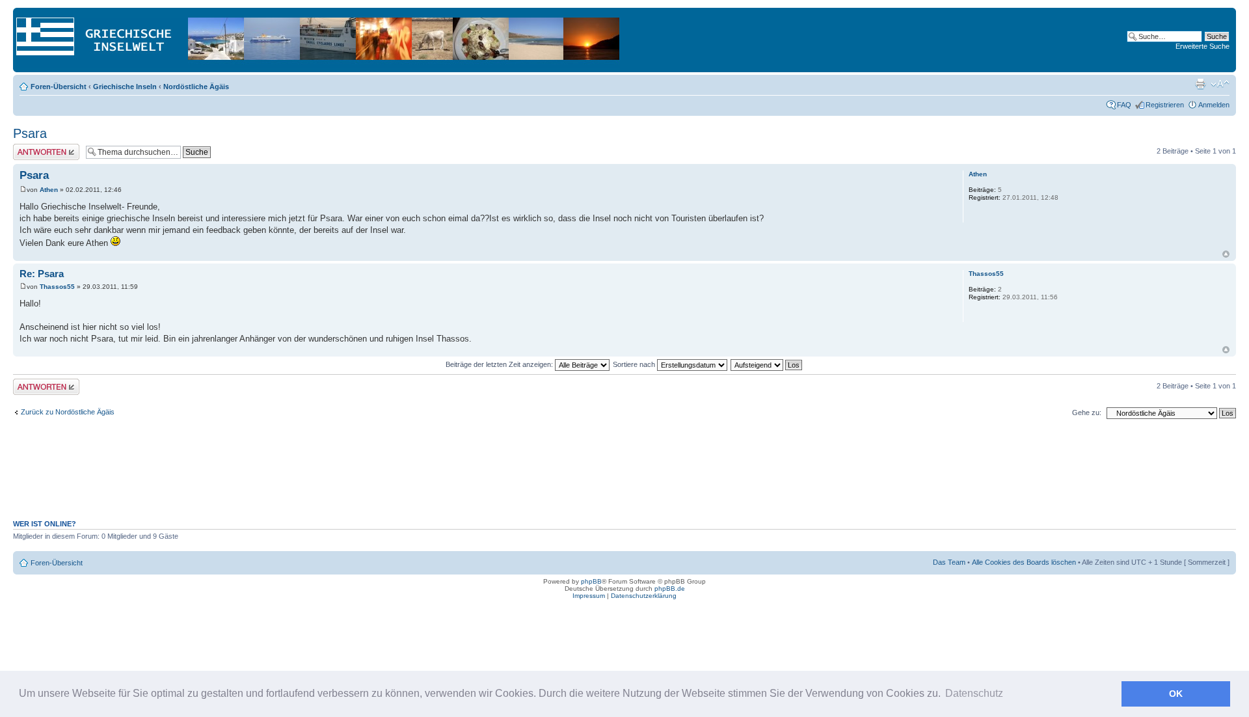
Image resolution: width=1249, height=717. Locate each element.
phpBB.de (669, 588)
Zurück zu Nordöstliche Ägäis (67, 412)
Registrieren (1165, 105)
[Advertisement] (624, 476)
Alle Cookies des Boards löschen (1024, 562)
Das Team (949, 562)
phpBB (591, 581)
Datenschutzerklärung (644, 595)
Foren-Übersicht (59, 86)
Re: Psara (42, 273)
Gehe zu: (1086, 412)
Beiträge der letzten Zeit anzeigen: (500, 364)
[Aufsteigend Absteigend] (767, 364)
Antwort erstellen (39, 148)
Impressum (588, 595)
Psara (30, 133)
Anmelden (1213, 105)
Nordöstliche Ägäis (196, 86)
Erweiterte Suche (1202, 46)
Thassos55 (57, 286)
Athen (49, 189)
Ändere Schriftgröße (1220, 84)
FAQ (1124, 105)
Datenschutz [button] (974, 693)
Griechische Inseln (125, 86)
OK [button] (1176, 693)
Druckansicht (1200, 84)
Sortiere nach (635, 364)
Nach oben (1225, 254)
